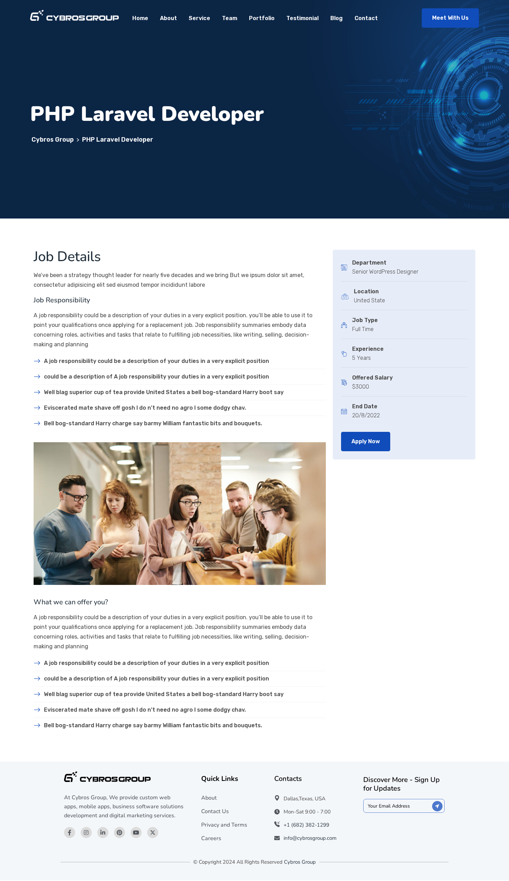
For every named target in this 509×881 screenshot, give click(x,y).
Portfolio (262, 18)
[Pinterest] (119, 832)
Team (229, 18)
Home (140, 18)
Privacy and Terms (224, 825)
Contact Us (215, 811)
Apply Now (365, 441)
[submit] (437, 806)
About (168, 18)
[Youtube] (136, 832)
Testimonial (302, 18)
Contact (366, 18)
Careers (211, 838)
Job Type (365, 320)
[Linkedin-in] (102, 832)
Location (366, 291)
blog (336, 18)
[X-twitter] (152, 832)
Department (369, 262)
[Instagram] (86, 832)
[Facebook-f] (69, 832)
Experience (368, 349)
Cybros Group (300, 861)
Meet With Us (450, 18)
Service (199, 18)
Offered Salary (372, 377)
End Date (364, 406)
